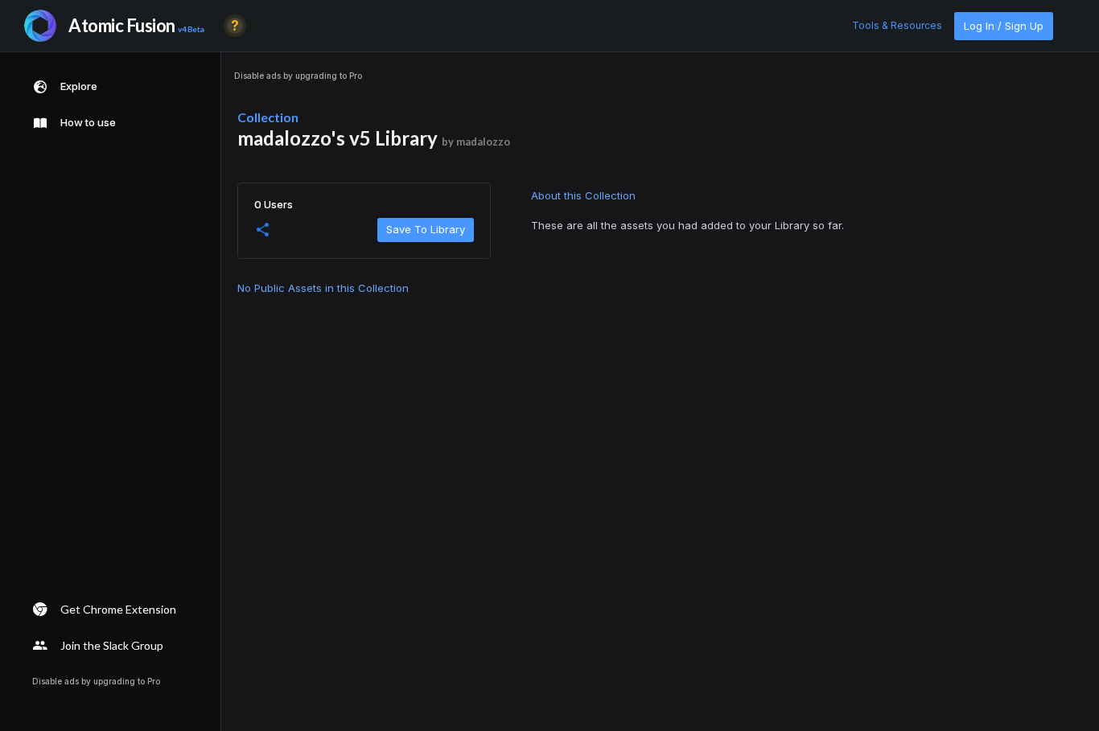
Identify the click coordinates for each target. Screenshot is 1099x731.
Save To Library (425, 229)
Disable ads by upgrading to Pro (298, 76)
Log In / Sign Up (1003, 25)
